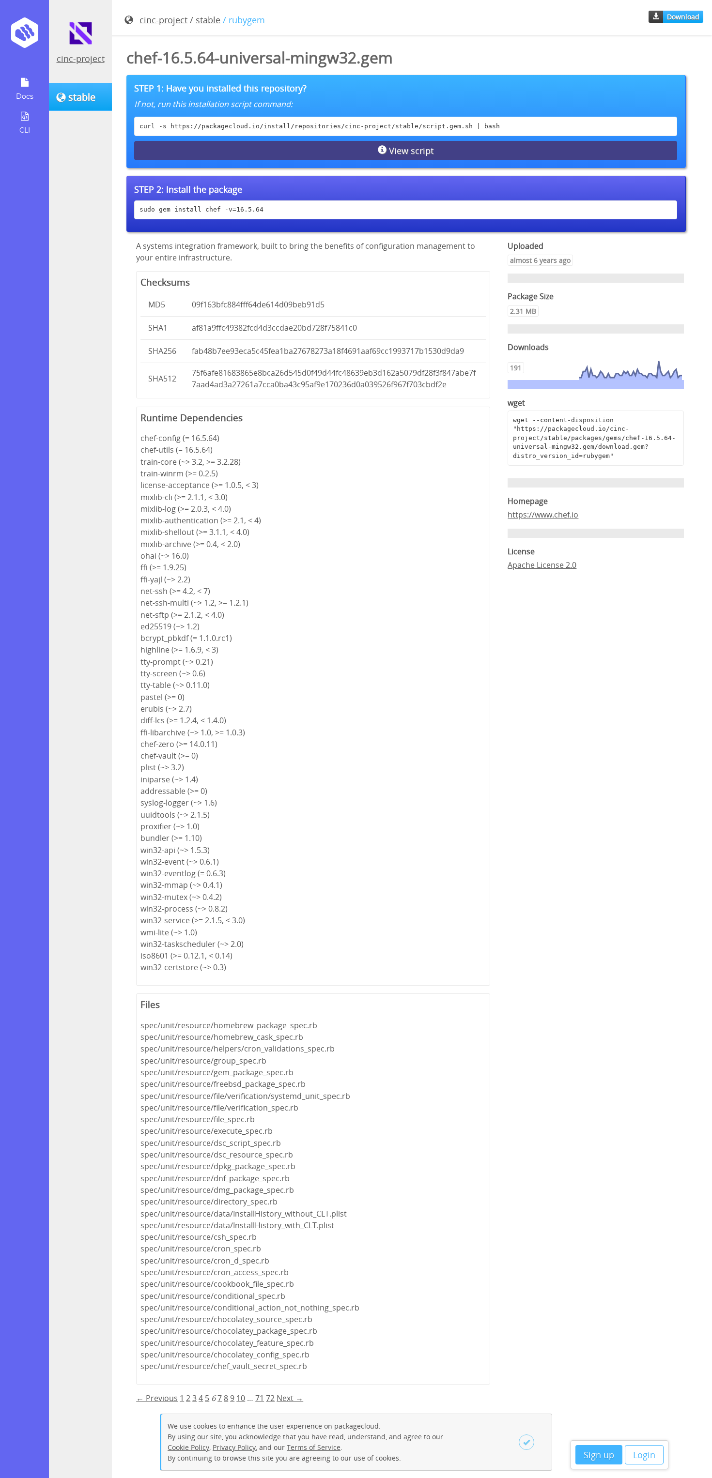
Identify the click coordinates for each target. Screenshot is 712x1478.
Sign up (599, 1455)
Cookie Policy (188, 1447)
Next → (290, 1398)
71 (259, 1398)
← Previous (157, 1398)
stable (208, 20)
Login (644, 1455)
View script (410, 150)
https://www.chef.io (543, 514)
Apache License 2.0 (542, 565)
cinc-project (81, 58)
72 (270, 1398)
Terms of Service (314, 1447)
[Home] (24, 36)
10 (240, 1398)
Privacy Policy (234, 1447)
